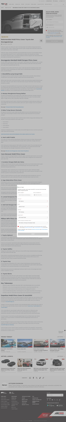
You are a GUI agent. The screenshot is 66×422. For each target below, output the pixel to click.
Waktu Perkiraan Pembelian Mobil (24, 220)
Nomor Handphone (37, 192)
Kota (19, 204)
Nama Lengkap (21, 192)
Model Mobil (20, 215)
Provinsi (19, 198)
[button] (33, 186)
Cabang (19, 209)
